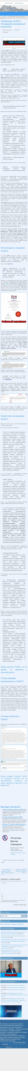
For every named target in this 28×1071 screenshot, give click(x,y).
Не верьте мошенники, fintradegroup (16, 987)
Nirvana (14, 1046)
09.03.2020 (16, 30)
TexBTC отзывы (7, 860)
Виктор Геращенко (7, 30)
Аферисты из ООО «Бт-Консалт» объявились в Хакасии (21, 871)
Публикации (5, 16)
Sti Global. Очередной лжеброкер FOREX (12, 816)
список (6, 283)
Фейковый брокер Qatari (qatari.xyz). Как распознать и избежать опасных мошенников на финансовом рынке (14, 941)
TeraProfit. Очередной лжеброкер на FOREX (13, 809)
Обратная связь (19, 3)
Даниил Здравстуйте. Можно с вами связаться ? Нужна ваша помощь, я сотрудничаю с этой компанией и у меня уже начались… (13, 999)
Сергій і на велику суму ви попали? (15, 985)
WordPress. (19, 1046)
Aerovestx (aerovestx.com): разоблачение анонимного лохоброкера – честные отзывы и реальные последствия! (14, 946)
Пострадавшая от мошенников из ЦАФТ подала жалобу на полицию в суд (7, 871)
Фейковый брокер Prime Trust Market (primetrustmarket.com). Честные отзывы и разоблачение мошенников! (11, 951)
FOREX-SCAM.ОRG (8, 1042)
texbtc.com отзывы (15, 860)
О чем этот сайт (9, 3)
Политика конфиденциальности (17, 1043)
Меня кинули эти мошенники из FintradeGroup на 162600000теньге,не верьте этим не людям (14, 994)
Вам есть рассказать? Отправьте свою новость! (12, 923)
